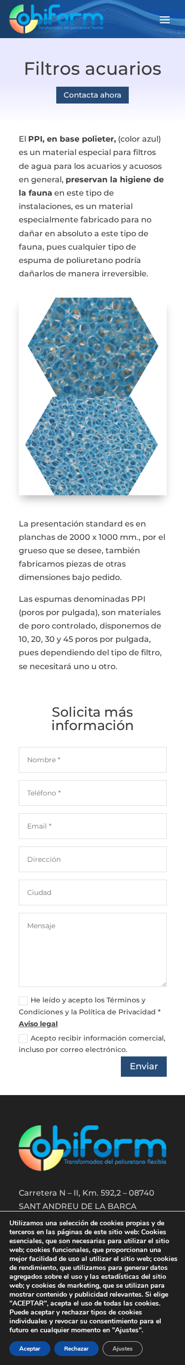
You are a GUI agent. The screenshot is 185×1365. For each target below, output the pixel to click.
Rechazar (76, 1349)
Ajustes (122, 1349)
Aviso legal (38, 1023)
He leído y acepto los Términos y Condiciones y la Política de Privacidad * (90, 1012)
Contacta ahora (92, 95)
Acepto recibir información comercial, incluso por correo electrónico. (92, 1044)
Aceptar (29, 1349)
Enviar (144, 1066)
